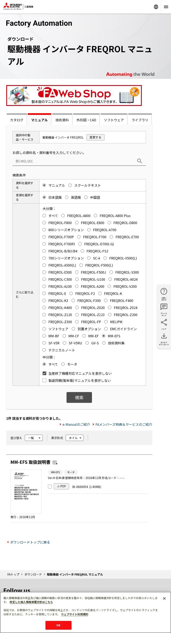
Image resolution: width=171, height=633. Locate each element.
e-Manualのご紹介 (76, 424)
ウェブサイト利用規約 (74, 614)
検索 (79, 397)
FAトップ (13, 574)
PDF (63, 486)
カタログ (16, 119)
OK (58, 625)
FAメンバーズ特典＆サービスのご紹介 (124, 424)
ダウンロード (33, 574)
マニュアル (39, 119)
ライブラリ (140, 119)
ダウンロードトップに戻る (30, 542)
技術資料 (62, 119)
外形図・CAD (86, 119)
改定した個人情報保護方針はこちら (31, 602)
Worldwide (156, 7)
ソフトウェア (114, 119)
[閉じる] (164, 598)
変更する (95, 137)
